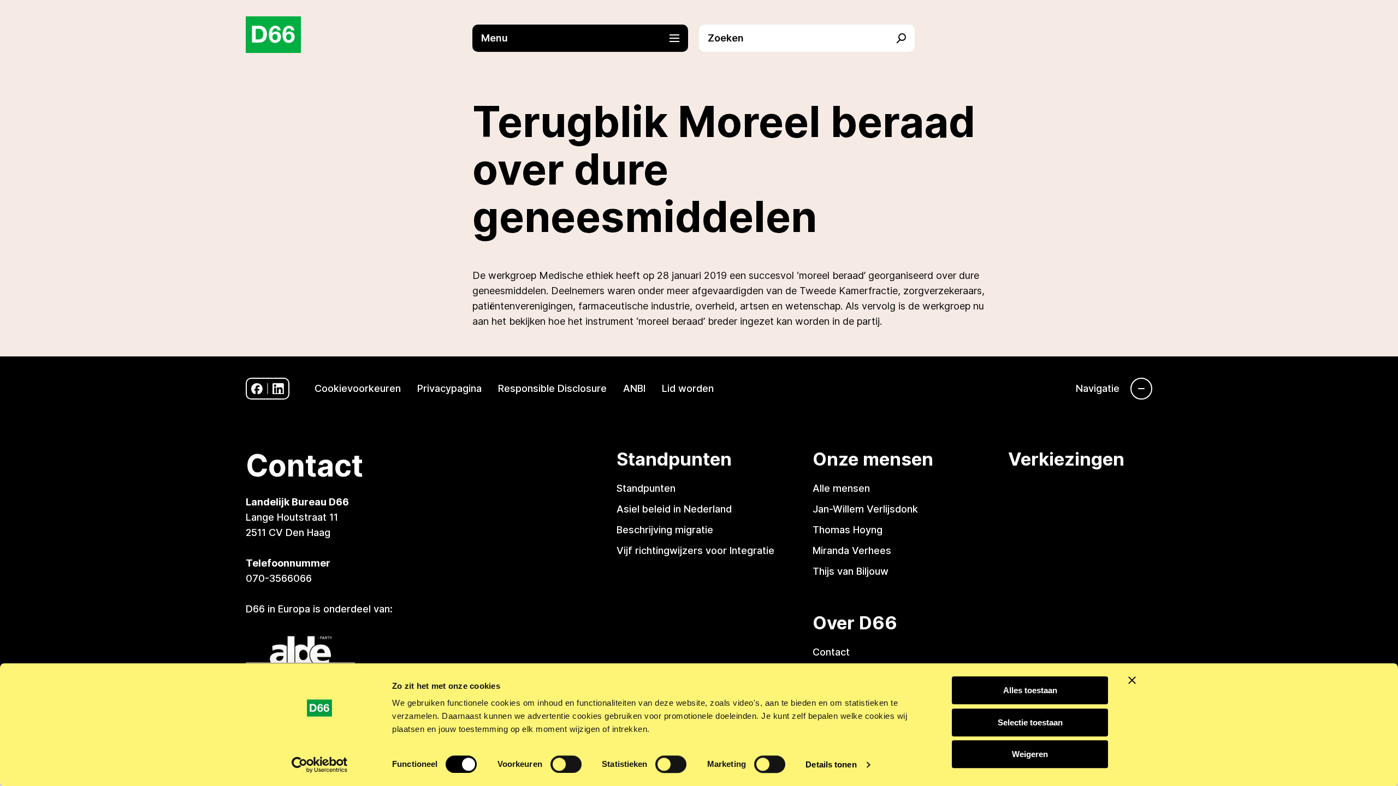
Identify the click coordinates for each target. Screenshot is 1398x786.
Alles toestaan (1030, 690)
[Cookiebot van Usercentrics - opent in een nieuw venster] (320, 765)
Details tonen (830, 764)
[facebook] (257, 389)
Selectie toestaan (1030, 722)
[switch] (566, 764)
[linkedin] (278, 389)
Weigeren (1030, 754)
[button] (585, 38)
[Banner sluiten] (1132, 680)
